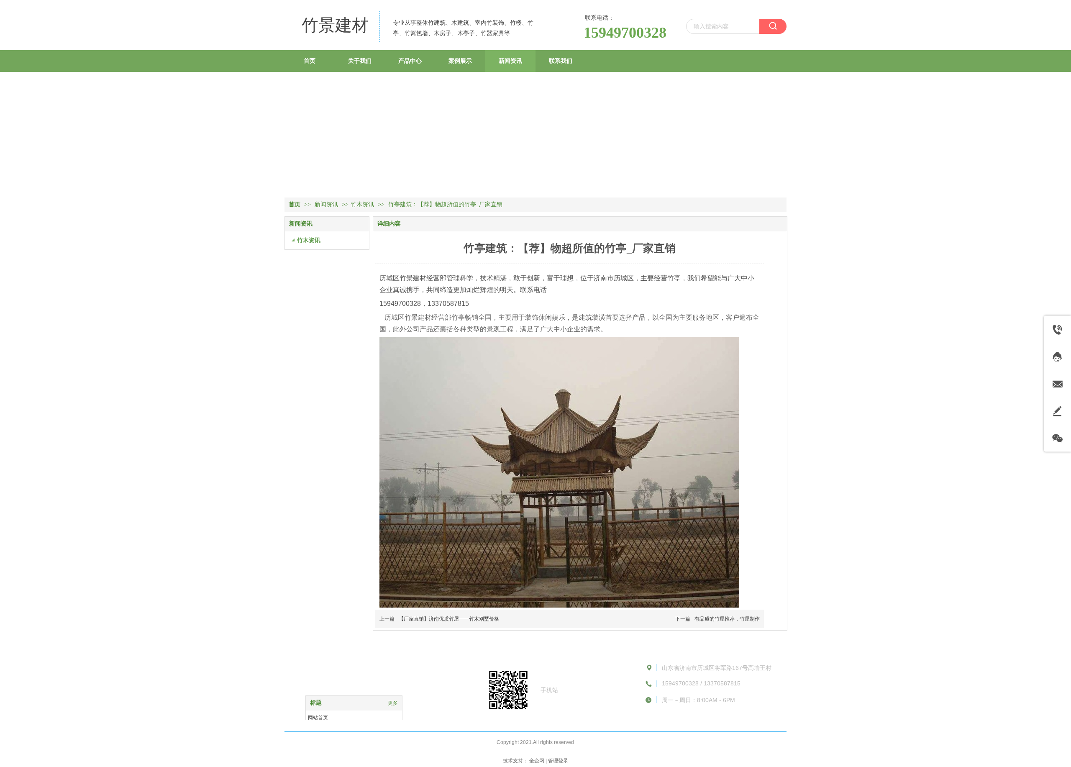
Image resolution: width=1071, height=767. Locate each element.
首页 (294, 204)
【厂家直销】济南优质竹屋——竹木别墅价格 (449, 619)
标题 (316, 703)
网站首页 (318, 718)
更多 (393, 702)
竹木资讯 (362, 204)
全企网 (536, 761)
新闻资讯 (327, 204)
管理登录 (558, 761)
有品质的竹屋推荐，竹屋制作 (727, 619)
